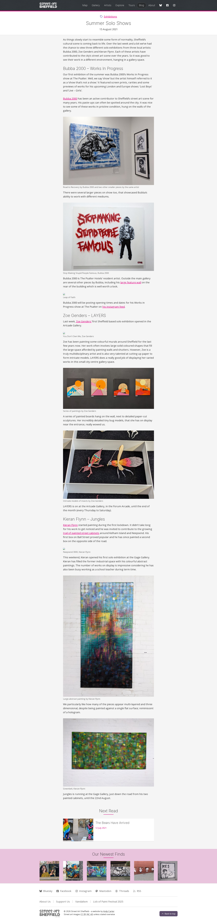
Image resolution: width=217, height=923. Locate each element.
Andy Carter (108, 911)
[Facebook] (167, 5)
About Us (45, 901)
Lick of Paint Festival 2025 (108, 901)
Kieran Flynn (70, 525)
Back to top (170, 913)
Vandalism (81, 901)
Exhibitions (110, 16)
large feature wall (130, 282)
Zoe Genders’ (84, 321)
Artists (107, 5)
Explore (120, 5)
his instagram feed (113, 306)
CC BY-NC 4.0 (87, 914)
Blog (141, 5)
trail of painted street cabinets (81, 533)
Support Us (63, 901)
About (151, 5)
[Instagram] (174, 5)
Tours (131, 5)
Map (85, 5)
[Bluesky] (160, 5)
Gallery (96, 5)
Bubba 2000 (70, 98)
